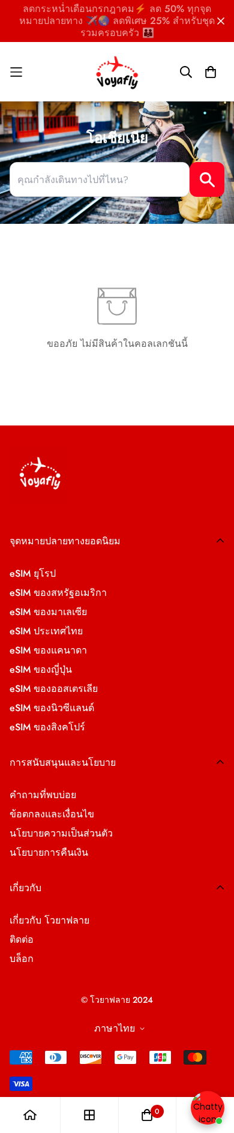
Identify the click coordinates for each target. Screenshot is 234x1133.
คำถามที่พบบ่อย (43, 795)
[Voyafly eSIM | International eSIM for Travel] (117, 72)
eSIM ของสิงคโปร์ (47, 727)
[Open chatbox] (207, 1108)
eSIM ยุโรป (33, 573)
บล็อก (22, 959)
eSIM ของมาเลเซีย (48, 612)
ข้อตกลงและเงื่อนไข (52, 814)
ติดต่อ (22, 939)
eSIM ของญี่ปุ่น (41, 669)
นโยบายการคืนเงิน (49, 852)
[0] (147, 1115)
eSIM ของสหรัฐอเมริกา (58, 593)
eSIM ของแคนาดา (48, 650)
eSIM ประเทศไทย (46, 631)
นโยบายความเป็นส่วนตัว (61, 833)
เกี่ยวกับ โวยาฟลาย (49, 920)
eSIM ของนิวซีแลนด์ (52, 708)
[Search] (207, 179)
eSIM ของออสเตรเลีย (54, 689)
